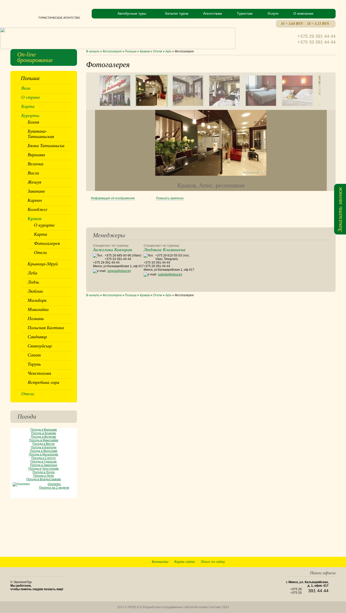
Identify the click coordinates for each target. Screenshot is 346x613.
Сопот (34, 355)
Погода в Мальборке (43, 454)
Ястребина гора (43, 382)
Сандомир (37, 336)
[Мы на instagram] (332, 551)
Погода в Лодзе (43, 472)
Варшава (36, 154)
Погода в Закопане (43, 465)
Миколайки (38, 309)
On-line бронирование (35, 57)
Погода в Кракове (43, 433)
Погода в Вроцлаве (43, 451)
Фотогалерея (112, 51)
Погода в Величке (43, 437)
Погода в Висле (43, 444)
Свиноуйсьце (40, 345)
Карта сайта (184, 562)
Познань (36, 318)
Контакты (160, 562)
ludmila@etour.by (170, 274)
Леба (32, 272)
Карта (27, 106)
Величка (35, 163)
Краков (145, 51)
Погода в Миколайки (43, 440)
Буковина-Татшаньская (41, 134)
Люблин (35, 291)
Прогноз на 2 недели (54, 487)
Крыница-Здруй (43, 263)
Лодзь (33, 282)
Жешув (34, 182)
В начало (92, 51)
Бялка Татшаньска (46, 145)
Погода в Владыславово (43, 479)
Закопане (36, 191)
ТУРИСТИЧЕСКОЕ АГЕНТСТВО (45, 17)
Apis (168, 51)
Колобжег (37, 209)
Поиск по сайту (213, 562)
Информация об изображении (113, 198)
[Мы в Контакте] (323, 551)
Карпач (35, 200)
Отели (157, 51)
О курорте (44, 225)
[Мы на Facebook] (314, 551)
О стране (30, 97)
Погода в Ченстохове (43, 468)
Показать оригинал (170, 198)
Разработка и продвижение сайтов (168, 607)
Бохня (33, 122)
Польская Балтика (46, 327)
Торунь (34, 364)
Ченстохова (39, 373)
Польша (131, 51)
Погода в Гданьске (43, 461)
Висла (33, 172)
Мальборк (37, 300)
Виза (25, 88)
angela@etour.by (119, 271)
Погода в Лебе (43, 476)
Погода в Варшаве (43, 429)
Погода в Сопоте (43, 458)
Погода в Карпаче (43, 447)
